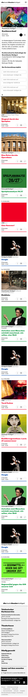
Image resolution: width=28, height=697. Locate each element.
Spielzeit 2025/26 (6, 654)
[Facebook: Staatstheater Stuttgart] (19, 682)
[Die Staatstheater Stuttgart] (10, 2)
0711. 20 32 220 (7, 641)
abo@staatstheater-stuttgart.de (10, 643)
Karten (25, 161)
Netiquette (15, 689)
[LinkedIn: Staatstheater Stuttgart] (24, 682)
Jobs (2, 661)
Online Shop (4, 655)
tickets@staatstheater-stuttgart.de (10, 620)
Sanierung (4, 663)
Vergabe (22, 691)
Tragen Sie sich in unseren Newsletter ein (14, 673)
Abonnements (5, 657)
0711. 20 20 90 (6, 616)
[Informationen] (21, 35)
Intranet (16, 691)
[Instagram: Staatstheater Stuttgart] (15, 682)
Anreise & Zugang (6, 659)
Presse (3, 687)
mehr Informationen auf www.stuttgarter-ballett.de (11, 80)
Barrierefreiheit (7, 691)
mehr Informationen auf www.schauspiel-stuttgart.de (12, 88)
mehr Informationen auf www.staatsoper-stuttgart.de (12, 72)
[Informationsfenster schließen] (25, 9)
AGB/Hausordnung (12, 687)
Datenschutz (6, 689)
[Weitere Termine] (25, 35)
